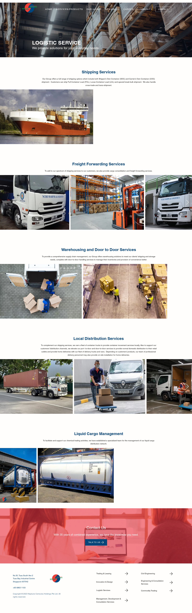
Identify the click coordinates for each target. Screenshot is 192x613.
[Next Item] (187, 202)
